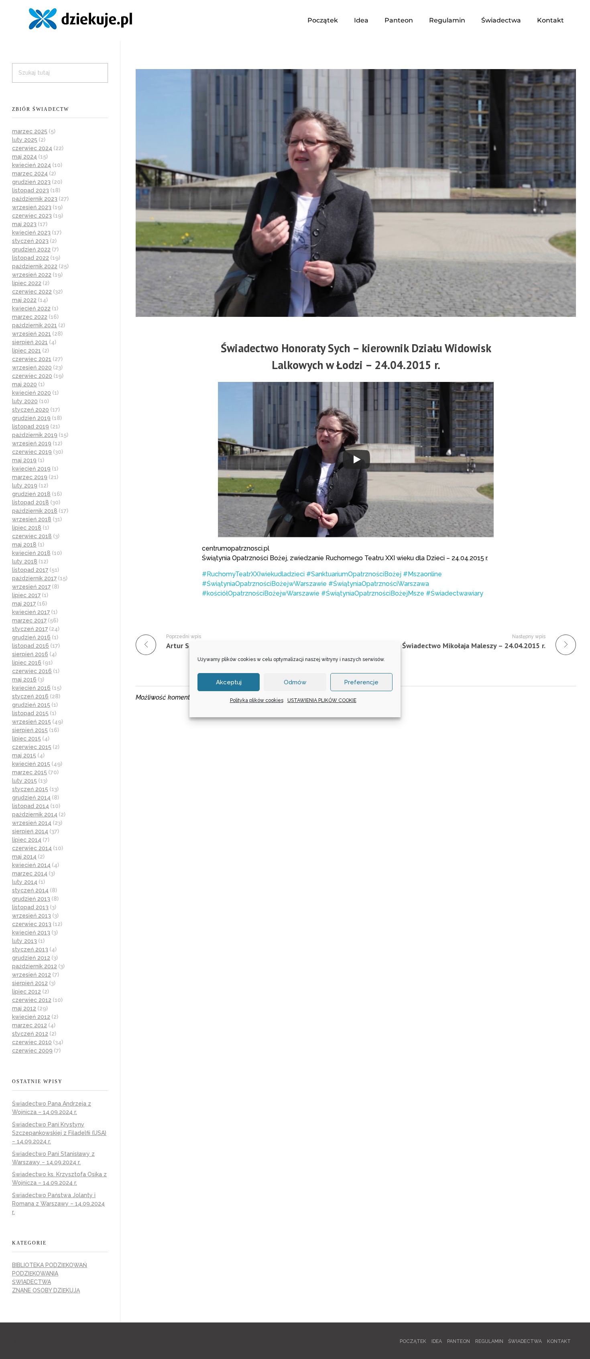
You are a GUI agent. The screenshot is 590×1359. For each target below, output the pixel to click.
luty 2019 (24, 485)
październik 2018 (34, 511)
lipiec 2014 (26, 840)
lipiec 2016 (26, 662)
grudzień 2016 (31, 637)
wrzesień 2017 (31, 587)
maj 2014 (24, 856)
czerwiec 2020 (32, 376)
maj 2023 (24, 224)
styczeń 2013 (30, 949)
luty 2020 (25, 401)
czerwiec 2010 (32, 1042)
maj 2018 (24, 544)
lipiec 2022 (26, 283)
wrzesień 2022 (31, 274)
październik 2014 (34, 814)
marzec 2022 (29, 317)
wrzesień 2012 (31, 974)
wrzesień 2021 (31, 334)
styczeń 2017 (30, 629)
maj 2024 (24, 156)
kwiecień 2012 (31, 1017)
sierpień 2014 (30, 831)
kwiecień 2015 (31, 764)
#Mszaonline (422, 574)
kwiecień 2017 (31, 612)
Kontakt (550, 20)
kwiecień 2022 (31, 308)
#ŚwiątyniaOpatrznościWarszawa (378, 584)
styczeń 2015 (30, 789)
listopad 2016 (30, 646)
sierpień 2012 (30, 983)
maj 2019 (24, 460)
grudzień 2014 (31, 797)
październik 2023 (34, 199)
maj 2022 (24, 300)
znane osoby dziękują (46, 1290)
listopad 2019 (30, 426)
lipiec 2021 (26, 350)
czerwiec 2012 (31, 1000)
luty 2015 (24, 780)
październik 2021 (34, 325)
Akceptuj (229, 682)
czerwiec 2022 (32, 291)
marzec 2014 (29, 873)
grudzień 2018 (31, 494)
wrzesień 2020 (32, 367)
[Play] (356, 459)
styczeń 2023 (30, 241)
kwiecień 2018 (31, 553)
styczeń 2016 (30, 696)
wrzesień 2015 (31, 721)
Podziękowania (35, 1273)
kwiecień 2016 (31, 688)
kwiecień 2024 (31, 165)
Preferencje (361, 682)
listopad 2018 (30, 502)
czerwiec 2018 (32, 536)
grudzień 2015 (31, 705)
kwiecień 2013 (31, 932)
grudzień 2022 (31, 249)
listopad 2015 (30, 713)
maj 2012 (24, 1008)
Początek (322, 20)
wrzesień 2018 (31, 519)
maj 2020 (24, 384)
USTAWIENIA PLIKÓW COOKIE (321, 700)
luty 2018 (24, 561)
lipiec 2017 (26, 595)
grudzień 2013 (31, 899)
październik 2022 (34, 266)
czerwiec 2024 (32, 148)
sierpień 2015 (30, 730)
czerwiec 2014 (32, 848)
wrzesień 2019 (31, 443)
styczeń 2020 (30, 409)
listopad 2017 (30, 570)
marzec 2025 (29, 131)
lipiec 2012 (26, 991)
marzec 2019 (29, 477)
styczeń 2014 (30, 890)
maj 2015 (24, 755)
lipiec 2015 (26, 738)
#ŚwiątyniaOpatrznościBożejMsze (372, 593)
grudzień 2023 (31, 182)
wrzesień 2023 (31, 207)
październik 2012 (34, 966)
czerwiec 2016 (32, 671)
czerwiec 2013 (31, 924)
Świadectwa (501, 20)
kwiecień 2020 (31, 393)
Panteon (399, 20)
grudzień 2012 (31, 958)
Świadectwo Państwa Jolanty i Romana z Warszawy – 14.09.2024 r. (58, 1203)
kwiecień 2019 (31, 468)
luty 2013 (24, 941)
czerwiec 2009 (32, 1050)
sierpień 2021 (30, 342)
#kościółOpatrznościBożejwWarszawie (260, 593)
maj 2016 (24, 679)
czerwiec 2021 (31, 359)
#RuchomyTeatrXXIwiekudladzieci (253, 574)
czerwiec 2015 (31, 747)
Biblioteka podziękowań (49, 1265)
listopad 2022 (30, 258)
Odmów (295, 682)
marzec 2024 (30, 173)
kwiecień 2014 (31, 865)
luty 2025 (24, 140)
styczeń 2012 (30, 1033)
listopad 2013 (30, 907)
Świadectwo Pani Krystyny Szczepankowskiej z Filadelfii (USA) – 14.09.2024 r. (59, 1133)
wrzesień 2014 (31, 823)
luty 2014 (24, 882)
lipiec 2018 (26, 527)
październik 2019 (34, 435)
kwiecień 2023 (31, 232)
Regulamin (447, 20)
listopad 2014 (30, 806)
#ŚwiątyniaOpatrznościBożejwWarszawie (264, 584)
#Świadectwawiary (454, 593)
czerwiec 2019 (32, 452)
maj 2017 (24, 603)
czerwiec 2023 (32, 215)
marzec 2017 (29, 620)
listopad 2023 (30, 190)
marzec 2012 (29, 1025)
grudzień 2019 (31, 418)
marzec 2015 (29, 772)
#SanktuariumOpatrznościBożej (353, 574)
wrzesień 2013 (31, 915)
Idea (361, 20)
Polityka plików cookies (256, 700)
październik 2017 (34, 578)
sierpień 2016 (30, 654)
